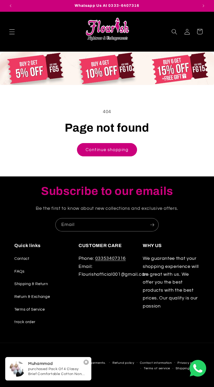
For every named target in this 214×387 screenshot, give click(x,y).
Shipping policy (188, 368)
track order (24, 322)
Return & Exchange (32, 296)
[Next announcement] (203, 5)
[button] (12, 31)
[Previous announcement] (10, 5)
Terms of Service (29, 309)
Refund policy (123, 363)
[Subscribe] (152, 225)
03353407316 (110, 258)
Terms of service (157, 368)
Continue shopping (107, 150)
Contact (21, 258)
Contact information (156, 363)
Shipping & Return (31, 284)
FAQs (19, 271)
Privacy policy (188, 363)
